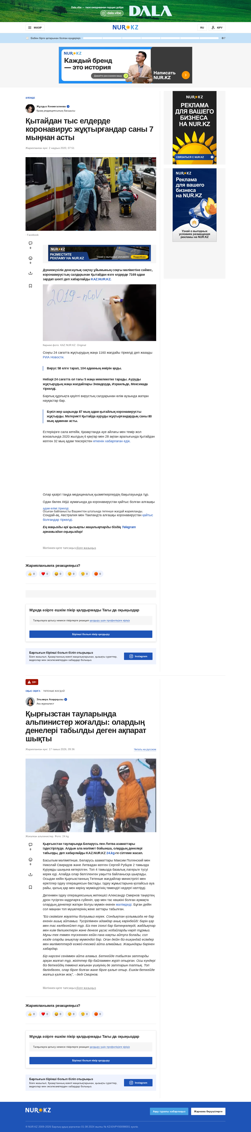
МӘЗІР (38, 27)
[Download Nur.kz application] (125, 11)
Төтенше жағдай (54, 691)
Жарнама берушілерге (208, 1111)
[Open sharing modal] (30, 273)
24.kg (110, 853)
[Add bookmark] (30, 286)
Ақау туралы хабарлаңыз (169, 1111)
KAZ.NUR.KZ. (101, 279)
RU (202, 27)
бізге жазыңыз (86, 548)
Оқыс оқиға (33, 691)
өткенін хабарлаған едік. (112, 441)
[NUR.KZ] (125, 27)
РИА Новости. (53, 357)
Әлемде (30, 98)
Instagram (141, 656)
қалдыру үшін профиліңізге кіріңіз (110, 620)
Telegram (129, 527)
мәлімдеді (124, 904)
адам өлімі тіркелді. (56, 508)
